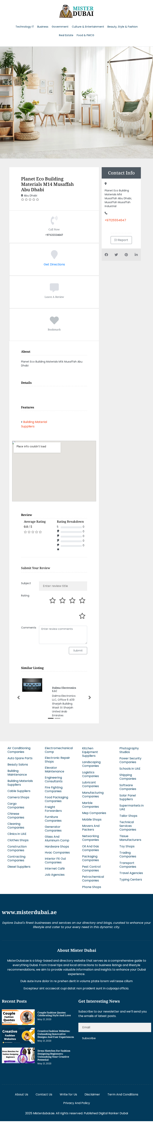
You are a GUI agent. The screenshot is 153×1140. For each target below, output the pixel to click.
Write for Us (68, 1094)
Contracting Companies (16, 858)
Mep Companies (94, 813)
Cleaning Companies (15, 826)
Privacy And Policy (76, 1103)
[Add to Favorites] (54, 323)
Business (42, 27)
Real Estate (66, 35)
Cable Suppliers (18, 791)
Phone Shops (91, 887)
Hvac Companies (57, 852)
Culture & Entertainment (88, 27)
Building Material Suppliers (34, 424)
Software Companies (127, 787)
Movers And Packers (90, 828)
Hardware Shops (57, 846)
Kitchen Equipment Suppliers (90, 752)
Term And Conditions (122, 1094)
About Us (21, 1094)
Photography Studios (129, 750)
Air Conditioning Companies (18, 750)
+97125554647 (115, 220)
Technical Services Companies (127, 826)
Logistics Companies (90, 774)
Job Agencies (55, 875)
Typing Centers (130, 879)
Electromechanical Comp (59, 750)
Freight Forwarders (53, 809)
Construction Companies (17, 848)
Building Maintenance (17, 773)
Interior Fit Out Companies (55, 860)
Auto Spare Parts (19, 758)
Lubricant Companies (90, 784)
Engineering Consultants (54, 779)
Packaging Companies (90, 858)
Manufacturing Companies (93, 795)
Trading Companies (127, 855)
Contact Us (44, 1094)
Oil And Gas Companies (90, 848)
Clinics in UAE (16, 834)
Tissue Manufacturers (130, 838)
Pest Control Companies (91, 869)
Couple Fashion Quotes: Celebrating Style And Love (54, 1014)
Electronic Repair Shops (57, 760)
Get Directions (54, 264)
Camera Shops (18, 797)
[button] (18, 697)
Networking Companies (90, 838)
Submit (78, 650)
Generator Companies (53, 829)
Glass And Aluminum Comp (57, 838)
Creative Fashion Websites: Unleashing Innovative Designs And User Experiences (56, 1034)
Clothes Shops (18, 840)
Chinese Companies (15, 816)
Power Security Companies (130, 760)
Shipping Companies (127, 777)
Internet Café (55, 868)
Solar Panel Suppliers (127, 797)
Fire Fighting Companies (54, 789)
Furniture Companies (53, 819)
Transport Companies (127, 865)
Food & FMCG (85, 35)
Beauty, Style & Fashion (122, 27)
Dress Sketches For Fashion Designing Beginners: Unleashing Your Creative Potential (54, 1055)
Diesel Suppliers (18, 867)
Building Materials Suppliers (20, 783)
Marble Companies (90, 805)
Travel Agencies (131, 873)
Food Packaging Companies (56, 799)
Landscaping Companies (91, 764)
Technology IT (24, 27)
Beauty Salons (17, 764)
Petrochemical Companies (93, 879)
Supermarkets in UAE (131, 807)
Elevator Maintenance (54, 770)
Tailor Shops (128, 816)
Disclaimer (92, 1094)
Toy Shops (127, 846)
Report (122, 240)
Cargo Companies (15, 806)
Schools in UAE (129, 768)
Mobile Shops (92, 819)
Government (60, 27)
